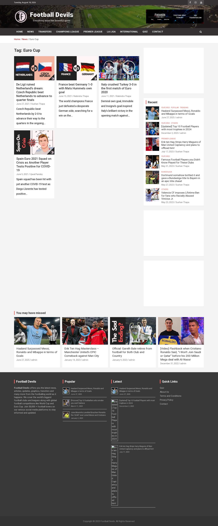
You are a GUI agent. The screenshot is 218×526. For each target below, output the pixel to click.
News (30, 31)
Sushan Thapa (38, 104)
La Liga (111, 31)
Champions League (67, 31)
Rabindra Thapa (81, 96)
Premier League (92, 31)
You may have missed (31, 313)
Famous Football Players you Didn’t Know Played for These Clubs (180, 161)
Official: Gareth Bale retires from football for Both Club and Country (132, 352)
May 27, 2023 (167, 185)
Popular (175, 108)
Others (174, 123)
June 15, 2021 (65, 96)
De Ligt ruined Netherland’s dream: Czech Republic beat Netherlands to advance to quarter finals (34, 92)
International (129, 31)
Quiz (145, 31)
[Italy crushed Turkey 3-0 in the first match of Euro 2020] (119, 68)
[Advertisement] (174, 70)
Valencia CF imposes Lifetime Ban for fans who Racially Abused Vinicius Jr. (180, 195)
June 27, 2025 (168, 117)
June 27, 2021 (23, 104)
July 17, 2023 (167, 151)
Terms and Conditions (170, 396)
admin (179, 117)
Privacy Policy (166, 400)
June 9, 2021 (22, 174)
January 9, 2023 (119, 360)
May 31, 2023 (167, 166)
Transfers (45, 31)
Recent (152, 102)
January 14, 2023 (72, 360)
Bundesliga (166, 172)
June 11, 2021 (107, 96)
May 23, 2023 (167, 202)
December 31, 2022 (169, 363)
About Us (164, 392)
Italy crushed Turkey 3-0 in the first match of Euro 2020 (119, 88)
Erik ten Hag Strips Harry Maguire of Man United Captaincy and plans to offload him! (181, 145)
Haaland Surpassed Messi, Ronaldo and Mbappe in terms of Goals (180, 112)
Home (19, 31)
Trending (184, 108)
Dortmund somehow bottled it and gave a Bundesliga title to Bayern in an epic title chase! (180, 178)
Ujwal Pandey (36, 174)
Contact (157, 31)
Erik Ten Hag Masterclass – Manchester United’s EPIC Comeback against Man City (81, 352)
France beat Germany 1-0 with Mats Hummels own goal (75, 88)
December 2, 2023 (169, 133)
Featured (165, 108)
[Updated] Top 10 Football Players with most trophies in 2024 (180, 128)
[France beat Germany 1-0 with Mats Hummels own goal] (76, 68)
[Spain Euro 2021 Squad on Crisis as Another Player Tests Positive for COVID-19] (34, 142)
